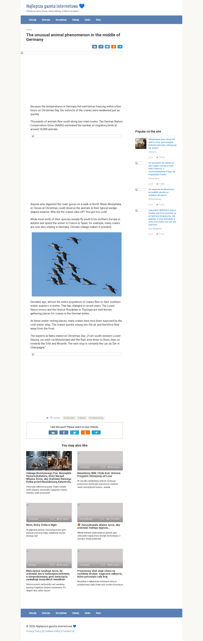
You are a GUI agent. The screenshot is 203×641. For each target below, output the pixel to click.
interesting (97, 417)
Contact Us (68, 631)
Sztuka (87, 19)
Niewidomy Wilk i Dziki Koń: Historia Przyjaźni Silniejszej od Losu (98, 475)
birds (83, 417)
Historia (152, 151)
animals (70, 417)
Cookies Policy (52, 631)
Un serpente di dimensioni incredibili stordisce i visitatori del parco (161, 192)
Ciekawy (75, 19)
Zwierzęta (46, 19)
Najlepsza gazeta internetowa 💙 (55, 6)
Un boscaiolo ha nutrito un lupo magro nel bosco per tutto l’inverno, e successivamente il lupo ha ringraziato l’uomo (161, 169)
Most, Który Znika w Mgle (41, 524)
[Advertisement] (156, 77)
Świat (98, 19)
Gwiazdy (32, 19)
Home (29, 29)
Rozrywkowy (61, 19)
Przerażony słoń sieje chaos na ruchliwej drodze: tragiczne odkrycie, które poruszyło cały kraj (99, 573)
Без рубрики (155, 228)
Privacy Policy (33, 631)
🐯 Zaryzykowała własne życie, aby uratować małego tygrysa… (98, 526)
